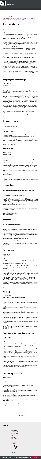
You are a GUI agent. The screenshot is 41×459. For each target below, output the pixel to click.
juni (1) (14, 21)
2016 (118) (19, 19)
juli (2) (17, 21)
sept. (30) (23, 21)
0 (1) (23, 19)
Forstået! (35, 457)
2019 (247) (7, 19)
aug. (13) (20, 21)
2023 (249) (24, 18)
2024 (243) (19, 18)
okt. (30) (27, 21)
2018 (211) (11, 19)
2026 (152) (10, 18)
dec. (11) (35, 21)
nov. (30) (31, 21)
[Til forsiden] (3, 6)
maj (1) (11, 21)
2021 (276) (33, 18)
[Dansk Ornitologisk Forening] (10, 5)
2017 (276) (15, 19)
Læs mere (29, 457)
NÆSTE (22, 415)
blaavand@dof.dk (14, 433)
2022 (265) (28, 18)
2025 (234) (14, 18)
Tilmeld (14, 443)
